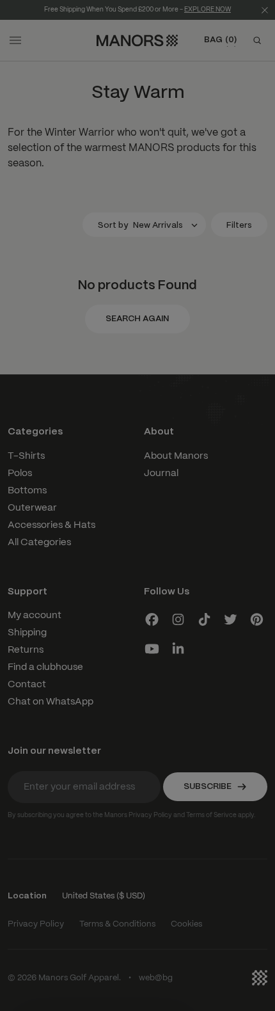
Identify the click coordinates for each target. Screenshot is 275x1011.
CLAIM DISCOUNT (71, 575)
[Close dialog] (261, 445)
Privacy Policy (51, 560)
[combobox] (22, 533)
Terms (68, 560)
